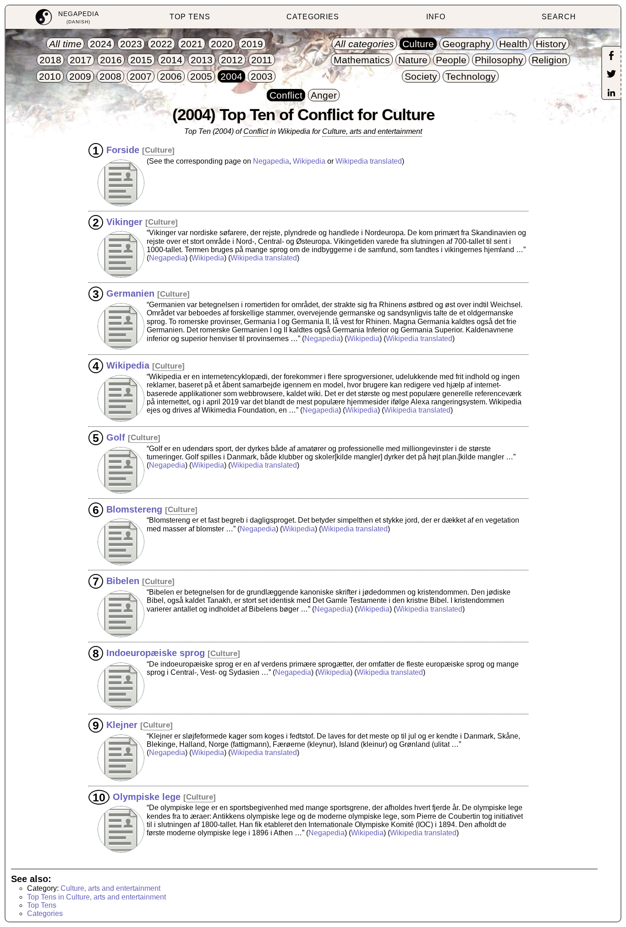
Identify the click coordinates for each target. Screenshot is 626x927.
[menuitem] (66, 17)
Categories (45, 913)
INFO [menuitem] (435, 17)
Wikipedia (309, 161)
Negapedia (271, 161)
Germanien (130, 293)
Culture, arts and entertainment (372, 131)
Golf (115, 437)
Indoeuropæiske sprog (155, 653)
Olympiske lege (147, 796)
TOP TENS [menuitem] (190, 17)
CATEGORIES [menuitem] (312, 17)
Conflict (255, 131)
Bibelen (122, 581)
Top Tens (41, 905)
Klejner (121, 724)
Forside (122, 149)
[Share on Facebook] (611, 56)
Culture (158, 150)
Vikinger (124, 221)
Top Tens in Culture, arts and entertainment (96, 897)
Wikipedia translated (368, 161)
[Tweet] (611, 75)
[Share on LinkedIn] (611, 93)
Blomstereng (134, 509)
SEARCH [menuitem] (559, 17)
